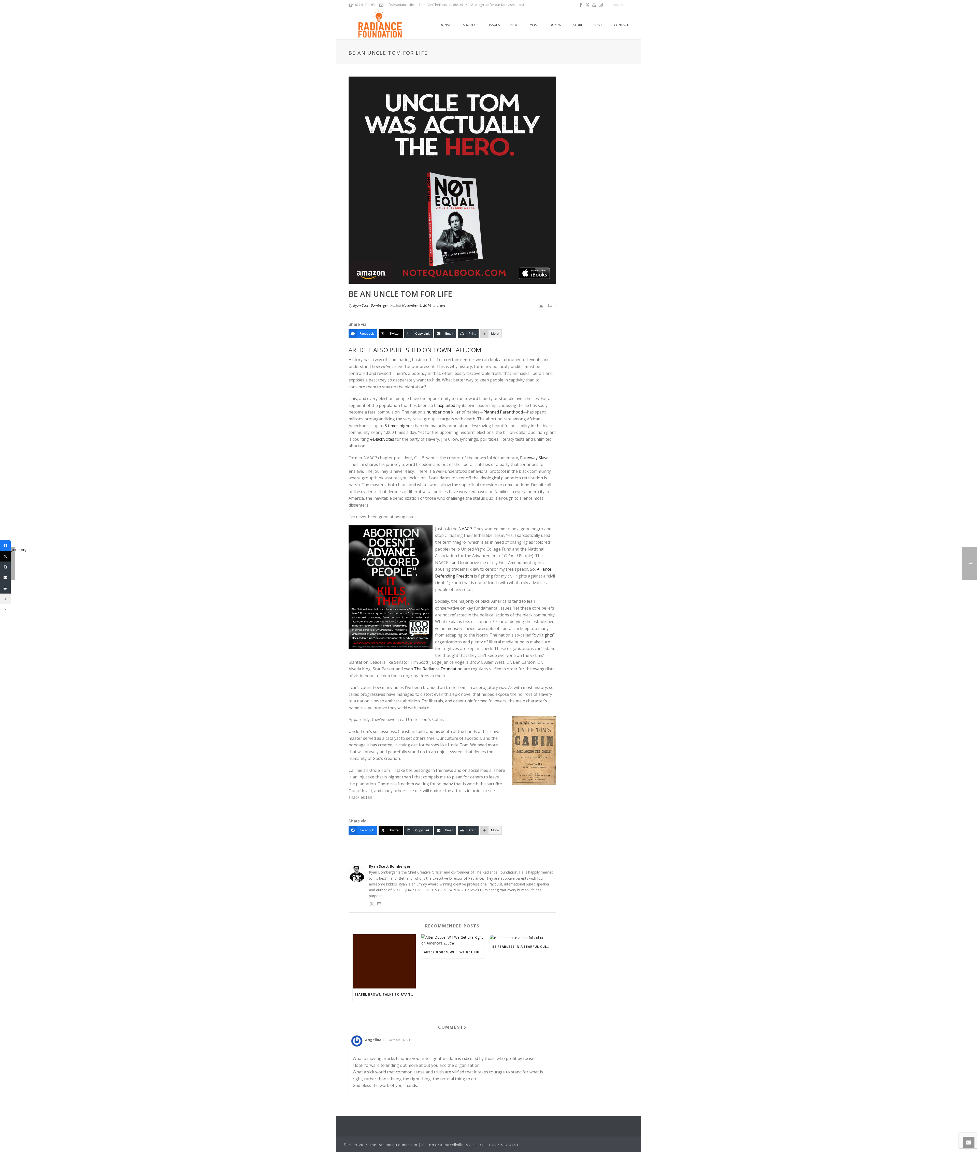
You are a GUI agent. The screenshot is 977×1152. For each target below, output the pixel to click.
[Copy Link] (5, 567)
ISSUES (494, 24)
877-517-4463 (365, 4)
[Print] (541, 305)
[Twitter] (5, 556)
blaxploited (444, 405)
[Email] (5, 577)
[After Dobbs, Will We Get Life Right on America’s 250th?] (452, 940)
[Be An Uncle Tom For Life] (452, 180)
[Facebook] (5, 545)
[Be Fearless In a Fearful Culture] (521, 937)
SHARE (598, 24)
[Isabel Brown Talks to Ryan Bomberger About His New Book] (384, 961)
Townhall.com (457, 350)
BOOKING (555, 24)
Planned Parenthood (503, 412)
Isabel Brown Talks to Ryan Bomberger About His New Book (385, 994)
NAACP (465, 528)
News (515, 24)
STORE (578, 24)
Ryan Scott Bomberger (370, 305)
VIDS (533, 24)
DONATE (446, 24)
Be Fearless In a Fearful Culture (522, 946)
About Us (471, 24)
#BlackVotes (382, 439)
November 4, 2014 (416, 305)
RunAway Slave (534, 458)
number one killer (443, 412)
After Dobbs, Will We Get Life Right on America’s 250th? (454, 952)
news (441, 305)
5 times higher (398, 426)
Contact (621, 24)
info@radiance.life (400, 4)
